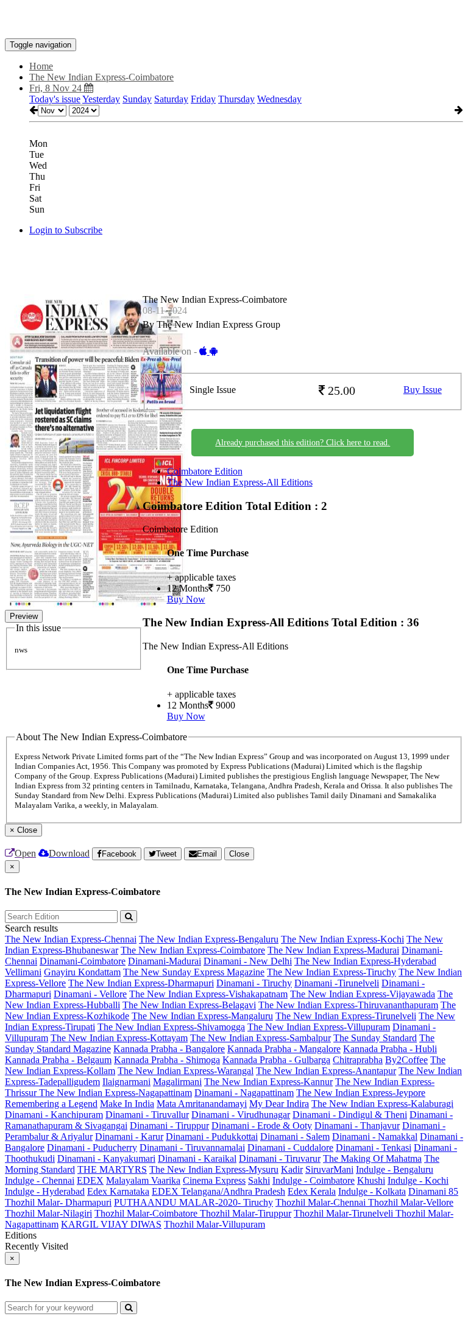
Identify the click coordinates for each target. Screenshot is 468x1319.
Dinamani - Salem (295, 1136)
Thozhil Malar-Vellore (410, 1202)
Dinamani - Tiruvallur (147, 1114)
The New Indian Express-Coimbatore (193, 950)
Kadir (292, 1169)
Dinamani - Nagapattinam (244, 1092)
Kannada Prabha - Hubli (390, 1049)
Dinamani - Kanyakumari (106, 1158)
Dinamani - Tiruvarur (280, 1158)
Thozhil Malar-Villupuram (214, 1224)
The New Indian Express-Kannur (268, 1082)
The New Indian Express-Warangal (186, 1071)
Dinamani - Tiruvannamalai (192, 1147)
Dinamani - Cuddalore (290, 1147)
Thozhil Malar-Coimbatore (147, 1213)
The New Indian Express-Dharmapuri (141, 983)
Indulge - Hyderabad (45, 1191)
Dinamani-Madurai (164, 961)
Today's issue (54, 99)
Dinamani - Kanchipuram (54, 1114)
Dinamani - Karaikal (197, 1158)
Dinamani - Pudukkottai (212, 1136)
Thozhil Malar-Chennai (321, 1202)
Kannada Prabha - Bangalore (169, 1049)
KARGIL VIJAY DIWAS (111, 1224)
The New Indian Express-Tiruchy (331, 972)
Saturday (171, 99)
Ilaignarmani (126, 1082)
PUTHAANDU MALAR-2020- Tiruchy (193, 1202)
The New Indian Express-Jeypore (360, 1092)
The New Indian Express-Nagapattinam (115, 1092)
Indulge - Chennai (39, 1180)
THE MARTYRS (112, 1169)
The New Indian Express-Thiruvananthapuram (348, 1005)
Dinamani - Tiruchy (254, 983)
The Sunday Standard (375, 1038)
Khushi (371, 1180)
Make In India (127, 1103)
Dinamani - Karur (129, 1136)
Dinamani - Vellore (90, 994)
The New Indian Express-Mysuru (213, 1169)
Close (239, 853)
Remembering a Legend (51, 1103)
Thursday (236, 99)
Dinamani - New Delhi (248, 961)
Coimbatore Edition (205, 471)
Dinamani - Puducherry (92, 1147)
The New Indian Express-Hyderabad (365, 961)
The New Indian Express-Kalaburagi (382, 1103)
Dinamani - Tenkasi (373, 1147)
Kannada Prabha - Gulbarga (276, 1060)
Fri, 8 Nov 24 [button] (56, 88)
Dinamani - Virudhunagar (240, 1114)
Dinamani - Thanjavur (357, 1125)
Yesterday (101, 99)
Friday (203, 99)
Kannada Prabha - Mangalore (284, 1049)
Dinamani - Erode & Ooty (261, 1125)
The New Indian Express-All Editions (240, 482)
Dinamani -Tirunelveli (336, 983)
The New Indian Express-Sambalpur (260, 1038)
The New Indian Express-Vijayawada (362, 994)
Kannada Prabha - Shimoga (167, 1060)
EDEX (90, 1180)
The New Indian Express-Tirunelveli (345, 1016)
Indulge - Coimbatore (313, 1180)
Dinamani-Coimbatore (83, 961)
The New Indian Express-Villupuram (318, 1027)
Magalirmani (177, 1082)
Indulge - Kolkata (372, 1191)
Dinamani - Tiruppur (169, 1125)
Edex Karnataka (118, 1191)
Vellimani (23, 972)
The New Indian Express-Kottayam (119, 1038)
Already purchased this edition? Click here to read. (302, 442)
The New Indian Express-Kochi (342, 939)
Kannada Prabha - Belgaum (58, 1060)
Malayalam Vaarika (143, 1180)
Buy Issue (422, 389)
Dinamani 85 (433, 1191)
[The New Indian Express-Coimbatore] (234, 20)
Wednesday (279, 99)
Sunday (137, 99)
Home (41, 66)
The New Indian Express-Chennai (70, 939)
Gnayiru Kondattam (82, 972)
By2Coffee (406, 1060)
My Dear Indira (279, 1103)
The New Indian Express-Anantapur (326, 1071)
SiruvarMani (329, 1169)
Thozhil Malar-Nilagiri (48, 1213)
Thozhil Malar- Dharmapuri (58, 1202)
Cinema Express (214, 1180)
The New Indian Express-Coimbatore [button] (101, 77)
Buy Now (186, 599)
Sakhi (259, 1180)
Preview (24, 616)
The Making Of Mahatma (372, 1158)
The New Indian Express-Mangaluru (202, 1016)
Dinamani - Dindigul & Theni (349, 1114)
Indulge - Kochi (418, 1180)
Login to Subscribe (65, 230)
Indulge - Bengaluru (394, 1169)
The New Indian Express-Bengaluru (208, 939)
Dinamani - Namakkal (374, 1136)
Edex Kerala (312, 1191)
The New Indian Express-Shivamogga (171, 1027)
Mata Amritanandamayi (202, 1103)
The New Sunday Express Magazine (193, 972)
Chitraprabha (358, 1060)
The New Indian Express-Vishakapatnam (208, 994)
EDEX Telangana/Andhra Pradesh (218, 1191)
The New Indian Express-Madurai (333, 950)
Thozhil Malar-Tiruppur (245, 1213)
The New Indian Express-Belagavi (189, 1005)
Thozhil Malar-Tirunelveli (344, 1213)
